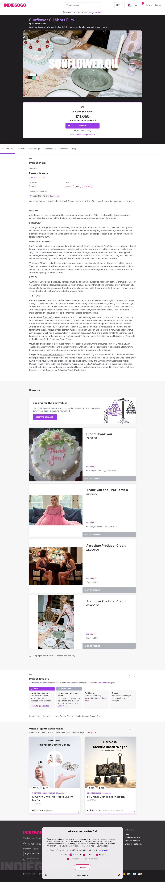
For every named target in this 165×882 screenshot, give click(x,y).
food (78, 186)
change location (94, 12)
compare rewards (44, 417)
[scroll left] (129, 676)
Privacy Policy (29, 874)
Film (32, 186)
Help (92, 683)
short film (87, 186)
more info (33, 177)
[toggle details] (80, 813)
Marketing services (133, 837)
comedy (69, 186)
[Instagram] (37, 843)
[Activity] (142, 5)
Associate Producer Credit (106, 546)
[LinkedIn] (40, 843)
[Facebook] (24, 843)
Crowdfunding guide (107, 683)
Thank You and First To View (107, 490)
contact (42, 177)
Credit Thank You (99, 434)
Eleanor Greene (39, 23)
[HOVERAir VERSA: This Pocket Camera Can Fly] (54, 762)
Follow (82, 126)
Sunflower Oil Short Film (51, 19)
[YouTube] (32, 843)
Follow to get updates (40, 706)
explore (92, 732)
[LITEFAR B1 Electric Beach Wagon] (110, 762)
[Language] (129, 5)
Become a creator (132, 841)
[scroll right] (134, 730)
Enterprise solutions (133, 844)
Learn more (62, 706)
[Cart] (136, 5)
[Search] (67, 5)
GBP (118, 5)
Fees (127, 834)
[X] (28, 843)
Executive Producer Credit (106, 601)
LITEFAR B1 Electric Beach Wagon (106, 796)
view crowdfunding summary (82, 134)
